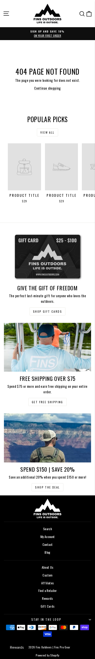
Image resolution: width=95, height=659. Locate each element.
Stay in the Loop (46, 619)
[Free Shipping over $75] (47, 347)
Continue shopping (47, 88)
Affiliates (47, 582)
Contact (47, 544)
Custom (47, 575)
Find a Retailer (47, 590)
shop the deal (47, 487)
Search (47, 528)
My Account (47, 536)
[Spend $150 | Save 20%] (47, 437)
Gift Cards (48, 606)
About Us (47, 567)
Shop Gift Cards (47, 311)
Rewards (47, 598)
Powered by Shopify (47, 655)
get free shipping (47, 402)
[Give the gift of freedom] (47, 256)
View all (47, 132)
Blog (47, 552)
